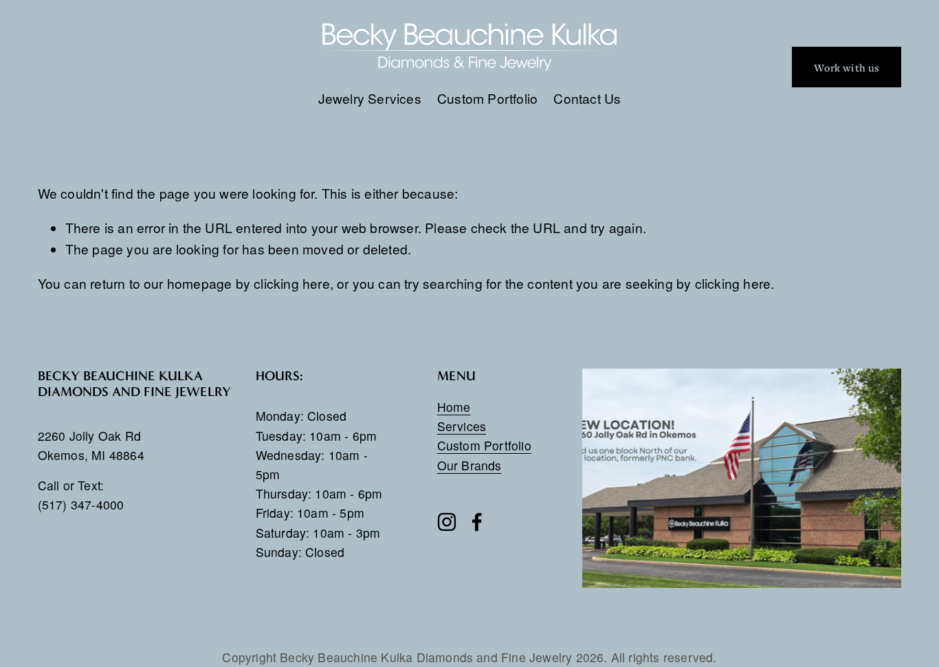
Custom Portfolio (487, 98)
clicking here (292, 283)
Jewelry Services (369, 98)
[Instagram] (446, 522)
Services (462, 426)
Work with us (846, 67)
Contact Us (587, 98)
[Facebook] (477, 522)
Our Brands (469, 465)
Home (454, 406)
